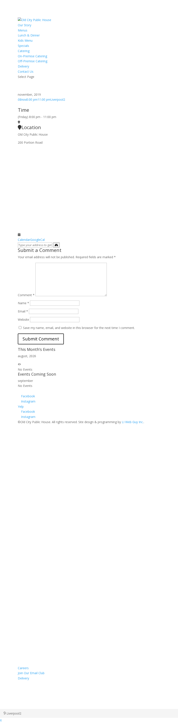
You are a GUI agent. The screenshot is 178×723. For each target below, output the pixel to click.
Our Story (24, 25)
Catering (24, 51)
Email (23, 311)
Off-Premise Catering (32, 61)
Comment (26, 295)
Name (23, 303)
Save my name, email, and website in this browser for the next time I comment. (79, 328)
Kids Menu (25, 40)
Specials (23, 46)
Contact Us (25, 71)
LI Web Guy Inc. (132, 422)
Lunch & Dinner (29, 35)
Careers (23, 668)
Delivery (23, 66)
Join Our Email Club (31, 673)
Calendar (24, 240)
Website (23, 319)
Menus (22, 30)
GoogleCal (37, 240)
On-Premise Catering (32, 56)
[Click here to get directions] (56, 245)
